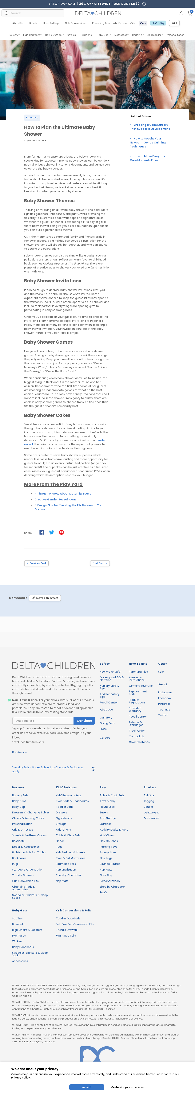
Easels (104, 812)
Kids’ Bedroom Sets (68, 795)
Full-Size (149, 795)
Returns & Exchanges (136, 723)
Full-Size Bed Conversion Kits (75, 924)
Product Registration (137, 701)
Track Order (137, 731)
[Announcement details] (93, 769)
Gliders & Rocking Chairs (28, 818)
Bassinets (18, 841)
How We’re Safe (110, 672)
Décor (60, 841)
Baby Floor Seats (23, 947)
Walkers (17, 941)
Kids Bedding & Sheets (70, 852)
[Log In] (181, 13)
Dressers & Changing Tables (31, 812)
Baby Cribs (19, 801)
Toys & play (107, 801)
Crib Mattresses (22, 830)
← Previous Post (36, 563)
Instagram (165, 692)
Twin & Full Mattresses (70, 858)
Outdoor (105, 824)
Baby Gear (103, 35)
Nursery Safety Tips (109, 687)
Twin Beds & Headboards (72, 801)
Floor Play (106, 875)
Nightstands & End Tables (29, 852)
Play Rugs (106, 858)
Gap (143, 23)
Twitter (163, 715)
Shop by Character (68, 875)
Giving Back (107, 723)
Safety (33, 23)
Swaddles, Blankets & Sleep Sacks (30, 896)
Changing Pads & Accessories (23, 888)
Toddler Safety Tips (109, 695)
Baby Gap (18, 807)
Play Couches (109, 841)
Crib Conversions (75, 23)
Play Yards (19, 935)
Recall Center (109, 702)
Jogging (149, 801)
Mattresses (120, 35)
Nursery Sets (20, 795)
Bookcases (19, 858)
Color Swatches (139, 742)
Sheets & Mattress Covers (29, 835)
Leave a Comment (47, 598)
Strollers (72, 35)
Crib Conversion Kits (25, 881)
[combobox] (33, 13)
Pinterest (164, 704)
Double (148, 807)
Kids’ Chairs (63, 830)
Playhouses (107, 807)
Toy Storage (108, 818)
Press (103, 729)
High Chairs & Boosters (27, 930)
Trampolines (108, 852)
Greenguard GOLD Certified (112, 678)
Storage (61, 824)
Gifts (133, 23)
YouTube (164, 709)
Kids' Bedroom (31, 35)
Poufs (103, 892)
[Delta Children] (53, 666)
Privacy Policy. (20, 1077)
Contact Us (136, 736)
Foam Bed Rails (66, 864)
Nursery (14, 35)
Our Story (106, 717)
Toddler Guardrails (68, 918)
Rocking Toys (108, 847)
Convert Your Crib (141, 686)
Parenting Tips (101, 23)
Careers (105, 738)
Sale (174, 23)
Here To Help (51, 23)
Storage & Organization (27, 869)
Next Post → (100, 563)
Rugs (15, 864)
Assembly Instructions (137, 678)
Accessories (154, 35)
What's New (120, 23)
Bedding (137, 35)
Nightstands (64, 818)
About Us (17, 23)
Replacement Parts (138, 693)
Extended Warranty (135, 709)
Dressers (61, 812)
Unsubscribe (19, 752)
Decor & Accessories (26, 847)
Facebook (164, 698)
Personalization (175, 35)
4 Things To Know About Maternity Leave (63, 493)
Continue (84, 720)
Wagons (87, 35)
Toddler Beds (64, 807)
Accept (86, 1087)
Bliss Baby (158, 23)
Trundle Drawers (23, 875)
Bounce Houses (110, 864)
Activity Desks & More (114, 830)
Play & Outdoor (53, 35)
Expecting (32, 117)
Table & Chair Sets (68, 835)
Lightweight (151, 812)
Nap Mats (62, 881)
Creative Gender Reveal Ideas (55, 499)
